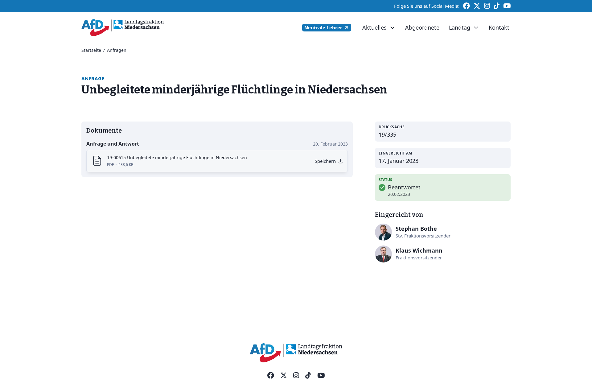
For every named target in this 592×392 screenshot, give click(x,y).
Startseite (91, 50)
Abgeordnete (422, 27)
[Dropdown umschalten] (392, 28)
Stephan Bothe (416, 228)
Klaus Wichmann (419, 250)
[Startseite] (122, 27)
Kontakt (499, 27)
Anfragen (116, 50)
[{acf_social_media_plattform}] (270, 375)
